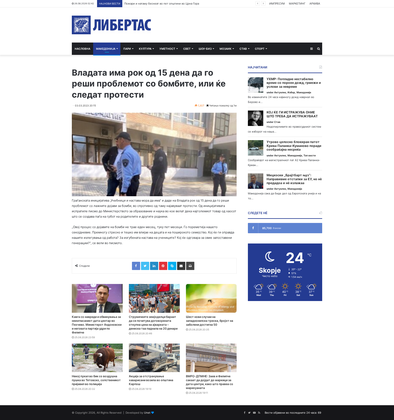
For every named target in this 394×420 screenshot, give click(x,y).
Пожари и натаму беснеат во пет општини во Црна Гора (161, 3)
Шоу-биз (205, 48)
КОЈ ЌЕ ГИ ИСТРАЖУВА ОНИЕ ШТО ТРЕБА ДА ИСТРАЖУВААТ (292, 114)
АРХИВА (314, 3)
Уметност (167, 48)
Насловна (82, 48)
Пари (127, 48)
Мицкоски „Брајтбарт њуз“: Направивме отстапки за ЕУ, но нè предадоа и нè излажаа (294, 179)
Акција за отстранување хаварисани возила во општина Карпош (151, 380)
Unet (147, 412)
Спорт (260, 48)
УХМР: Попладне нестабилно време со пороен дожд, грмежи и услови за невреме (294, 83)
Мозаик (225, 48)
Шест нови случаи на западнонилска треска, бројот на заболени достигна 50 (209, 320)
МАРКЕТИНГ (297, 3)
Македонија (105, 48)
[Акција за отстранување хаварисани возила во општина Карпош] (154, 358)
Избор (291, 92)
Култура (145, 48)
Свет (187, 48)
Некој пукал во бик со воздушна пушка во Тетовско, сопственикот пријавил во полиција (96, 380)
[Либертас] (111, 25)
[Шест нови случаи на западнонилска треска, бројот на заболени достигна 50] (211, 298)
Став (243, 48)
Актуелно (280, 92)
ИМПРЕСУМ (277, 3)
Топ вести (310, 155)
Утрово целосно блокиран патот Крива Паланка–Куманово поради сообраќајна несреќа (294, 145)
